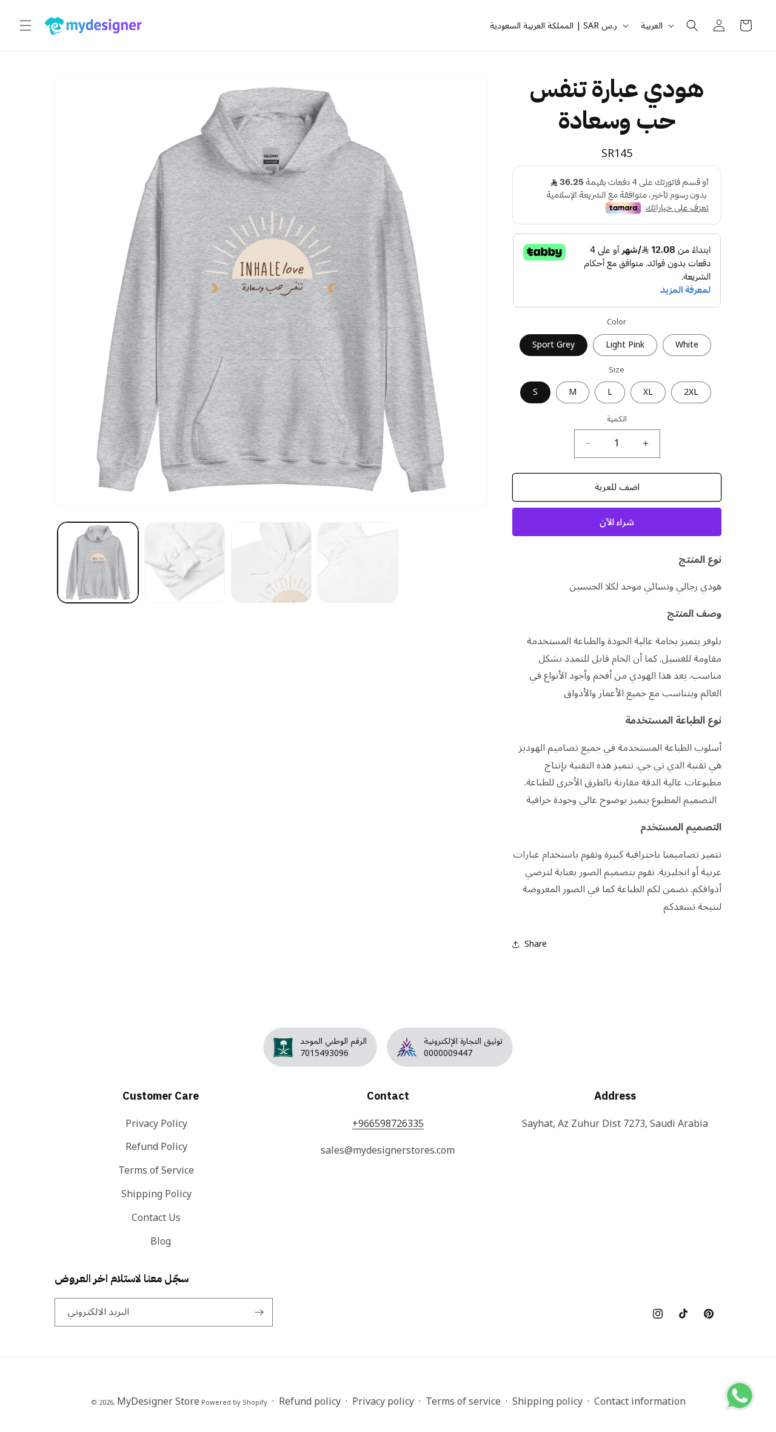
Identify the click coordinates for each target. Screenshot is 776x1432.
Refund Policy (156, 1147)
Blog (160, 1241)
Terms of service (463, 1402)
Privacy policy (383, 1402)
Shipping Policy (156, 1194)
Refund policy (310, 1402)
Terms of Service (156, 1170)
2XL (691, 392)
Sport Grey (553, 345)
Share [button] (535, 944)
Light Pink (625, 345)
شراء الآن (617, 522)
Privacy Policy (156, 1124)
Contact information (640, 1402)
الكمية (617, 420)
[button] (25, 25)
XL (648, 392)
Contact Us (156, 1218)
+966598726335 (388, 1124)
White (686, 345)
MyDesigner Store (158, 1401)
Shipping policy (547, 1402)
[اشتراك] (259, 1312)
